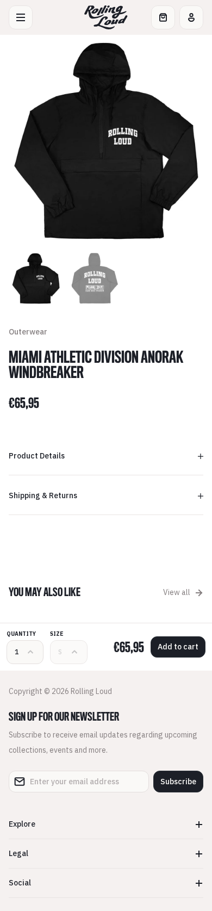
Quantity (21, 633)
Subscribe (178, 781)
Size (57, 633)
